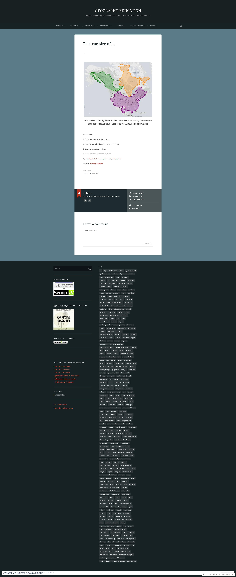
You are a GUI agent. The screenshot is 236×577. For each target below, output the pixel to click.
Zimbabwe (113, 555)
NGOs (112, 446)
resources (103, 475)
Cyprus (121, 322)
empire (110, 341)
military (111, 430)
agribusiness (104, 274)
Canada (111, 299)
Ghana (123, 373)
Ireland (130, 392)
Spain (117, 497)
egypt (133, 338)
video (101, 545)
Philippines (119, 459)
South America (114, 491)
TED (109, 513)
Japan (101, 398)
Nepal (128, 440)
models (126, 430)
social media (104, 488)
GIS (128, 373)
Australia (115, 280)
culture (114, 322)
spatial (124, 497)
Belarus (129, 283)
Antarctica (130, 274)
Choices (119, 306)
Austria (122, 280)
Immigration (104, 389)
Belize (109, 287)
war (132, 545)
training (117, 519)
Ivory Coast (130, 395)
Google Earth (127, 376)
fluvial (116, 353)
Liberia (132, 408)
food (131, 353)
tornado (102, 519)
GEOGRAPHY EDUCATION (118, 10)
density (102, 328)
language (129, 405)
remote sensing (127, 472)
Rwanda (108, 478)
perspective (118, 159)
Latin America (109, 408)
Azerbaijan (103, 283)
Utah (114, 542)
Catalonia (129, 299)
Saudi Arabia (124, 478)
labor (131, 401)
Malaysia (129, 417)
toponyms (127, 516)
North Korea (123, 449)
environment (104, 344)
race (133, 468)
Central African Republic (114, 302)
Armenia (102, 280)
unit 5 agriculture (128, 532)
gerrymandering (113, 373)
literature (114, 411)
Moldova (102, 433)
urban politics (130, 539)
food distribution (114, 357)
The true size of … (99, 43)
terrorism (126, 513)
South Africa (103, 491)
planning (108, 462)
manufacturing (109, 421)
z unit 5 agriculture (118, 561)
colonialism (111, 312)
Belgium (102, 287)
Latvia (118, 408)
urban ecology (110, 539)
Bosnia (102, 293)
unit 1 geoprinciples (106, 529)
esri (101, 350)
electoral (102, 341)
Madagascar (113, 417)
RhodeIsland (112, 475)
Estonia (107, 350)
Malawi (121, 417)
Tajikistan (110, 510)
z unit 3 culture (119, 558)
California (117, 296)
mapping (88, 159)
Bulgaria (102, 296)
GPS (111, 379)
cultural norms (104, 322)
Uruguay (102, 542)
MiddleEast (132, 427)
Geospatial (105, 26)
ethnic (121, 350)
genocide (109, 363)
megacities (103, 427)
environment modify (122, 347)
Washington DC (104, 548)
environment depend (106, 347)
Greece (116, 379)
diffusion (102, 331)
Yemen (116, 551)
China (113, 306)
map (118, 421)
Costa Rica (124, 315)
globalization (104, 376)
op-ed (114, 452)
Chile (107, 306)
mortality (103, 436)
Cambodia (126, 296)
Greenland (124, 379)
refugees (102, 472)
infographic (111, 392)
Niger (127, 446)
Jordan (108, 398)
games (120, 360)
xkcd (110, 551)
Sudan (110, 504)
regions (110, 472)
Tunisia (115, 523)
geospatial (132, 370)
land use (120, 405)
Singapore (119, 484)
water (113, 548)
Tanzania (118, 510)
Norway (131, 449)
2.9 (100, 271)
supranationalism (125, 504)
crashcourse (103, 318)
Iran (118, 392)
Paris (131, 456)
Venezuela (131, 542)
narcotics (117, 436)
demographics (119, 325)
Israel (117, 395)
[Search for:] (72, 268)
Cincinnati (103, 309)
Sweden (113, 507)
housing (102, 385)
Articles (60, 26)
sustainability (104, 507)
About (152, 26)
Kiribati (108, 401)
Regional (74, 26)
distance (119, 331)
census (102, 302)
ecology (133, 334)
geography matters (121, 366)
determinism (111, 328)
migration (103, 430)
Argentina (125, 277)
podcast (116, 462)
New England (114, 443)
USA (109, 542)
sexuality (125, 481)
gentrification (119, 363)
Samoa (116, 478)
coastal (128, 309)
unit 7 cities (115, 535)
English (124, 341)
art (109, 280)
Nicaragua (119, 446)
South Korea (115, 494)
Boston (108, 293)
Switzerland (122, 507)
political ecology (105, 465)
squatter (102, 500)
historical (126, 382)
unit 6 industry (104, 535)
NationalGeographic (106, 440)
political (123, 462)
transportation (126, 519)
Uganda (118, 526)
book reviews (122, 290)
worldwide (103, 551)
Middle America (121, 427)
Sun (116, 504)
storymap (103, 504)
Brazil (123, 293)
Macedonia (103, 417)
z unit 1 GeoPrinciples (126, 555)
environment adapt (116, 344)
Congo (127, 312)
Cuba (123, 318)
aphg (101, 277)
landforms (103, 405)
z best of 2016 (125, 551)
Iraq (124, 392)
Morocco (128, 433)
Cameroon (103, 299)
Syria (130, 507)
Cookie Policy (38, 573)
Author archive (85, 200)
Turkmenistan (104, 526)
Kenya (102, 401)
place (101, 462)
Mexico (111, 427)
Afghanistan (113, 271)
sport (130, 497)
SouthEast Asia (104, 494)
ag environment (131, 271)
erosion (133, 347)
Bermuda (117, 287)
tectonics (102, 513)
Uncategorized (137, 196)
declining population (106, 325)
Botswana (116, 293)
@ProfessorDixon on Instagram (67, 376)
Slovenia (132, 484)
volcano (126, 545)
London (120, 414)
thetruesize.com (96, 164)
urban (102, 539)
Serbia (117, 481)
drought (117, 334)
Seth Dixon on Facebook (64, 382)
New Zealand (104, 446)
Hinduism (117, 382)
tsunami (108, 523)
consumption (114, 315)
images (124, 385)
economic (103, 338)
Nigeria (102, 449)
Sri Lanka (110, 500)
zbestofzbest (103, 555)
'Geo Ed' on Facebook (63, 366)
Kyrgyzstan (123, 401)
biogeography (104, 290)
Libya (101, 411)
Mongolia (110, 433)
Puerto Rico (120, 468)
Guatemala (103, 382)
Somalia (124, 488)
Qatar (128, 468)
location (112, 414)
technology (127, 510)
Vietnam (108, 545)
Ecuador (110, 338)
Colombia (103, 312)
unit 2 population (120, 529)
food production (128, 357)
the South (119, 516)
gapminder (127, 360)
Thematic (89, 26)
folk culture (124, 353)
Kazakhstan (128, 398)
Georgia (123, 370)
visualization (95, 159)
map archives (126, 421)
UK (124, 526)
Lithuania (123, 411)
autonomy (131, 280)
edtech (118, 338)
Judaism (115, 398)
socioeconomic (114, 488)
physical (127, 459)
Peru (111, 459)
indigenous (119, 389)
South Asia (125, 491)
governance (103, 379)
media (122, 424)
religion (117, 472)
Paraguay (125, 456)
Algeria (122, 274)
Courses (120, 26)
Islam (111, 395)
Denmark (130, 325)
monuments (119, 433)
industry (102, 392)
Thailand (110, 516)
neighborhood (119, 440)
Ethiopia (114, 350)
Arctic (117, 277)
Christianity (128, 306)
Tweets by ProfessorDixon (63, 408)
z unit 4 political (105, 561)
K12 (121, 398)
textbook (102, 516)
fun (107, 360)
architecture (109, 277)
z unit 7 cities (131, 561)
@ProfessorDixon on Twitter (65, 379)
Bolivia (113, 290)
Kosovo (115, 401)
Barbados (122, 283)
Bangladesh (112, 283)
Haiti (110, 382)
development (122, 328)
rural (128, 475)
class (110, 309)
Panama (102, 456)
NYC (101, 452)
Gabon (113, 360)
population (103, 468)
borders (131, 290)
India (111, 389)
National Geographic (129, 436)
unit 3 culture (104, 532)
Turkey (123, 523)
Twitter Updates (60, 404)
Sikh (111, 484)
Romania (121, 475)
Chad (101, 306)
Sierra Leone (104, 484)
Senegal (110, 481)
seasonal (102, 481)
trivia (101, 523)
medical (129, 424)
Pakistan (121, 452)
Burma (110, 296)
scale (133, 478)
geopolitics (115, 370)
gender (102, 363)
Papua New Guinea (113, 456)
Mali (101, 421)
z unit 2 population (106, 558)
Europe (102, 353)
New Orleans (125, 443)
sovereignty (103, 497)
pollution (115, 465)
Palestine (129, 452)
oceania (107, 452)
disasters (111, 331)
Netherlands (104, 443)
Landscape (112, 405)
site (125, 484)
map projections (103, 159)
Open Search (181, 26)
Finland (109, 353)
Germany (102, 373)
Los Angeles (128, 414)
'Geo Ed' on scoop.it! (62, 372)
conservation (104, 315)
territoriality (117, 513)
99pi (105, 271)
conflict (120, 312)
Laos (101, 408)
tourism (109, 519)
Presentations (136, 26)
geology (132, 366)
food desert (103, 357)
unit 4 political (115, 532)
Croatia (112, 318)
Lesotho (125, 408)
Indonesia (128, 389)
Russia (102, 478)
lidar (107, 411)
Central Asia (128, 302)
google (119, 376)
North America (111, 449)
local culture (104, 414)
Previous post (137, 205)
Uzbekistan (121, 542)
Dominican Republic (106, 334)
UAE (112, 526)
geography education (106, 366)
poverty (111, 468)
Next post (135, 208)
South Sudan (126, 494)
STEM (126, 500)
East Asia (125, 334)
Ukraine (130, 526)
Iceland (117, 385)
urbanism (121, 539)
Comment (146, 243)
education (126, 338)
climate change (119, 309)
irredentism (103, 395)
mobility (118, 430)
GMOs (112, 376)
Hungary (110, 385)
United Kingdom (127, 535)
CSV (118, 318)
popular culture (126, 465)
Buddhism (131, 293)
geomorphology (105, 370)
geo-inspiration (131, 363)
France (102, 360)
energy (117, 341)
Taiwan (102, 510)
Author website (89, 200)
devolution (131, 328)
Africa (121, 271)
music (110, 436)
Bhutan (124, 287)
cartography (111, 159)
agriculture (114, 274)
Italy (123, 395)
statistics (119, 500)
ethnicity (129, 350)
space (111, 497)
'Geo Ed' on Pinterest (62, 369)
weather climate (123, 548)
